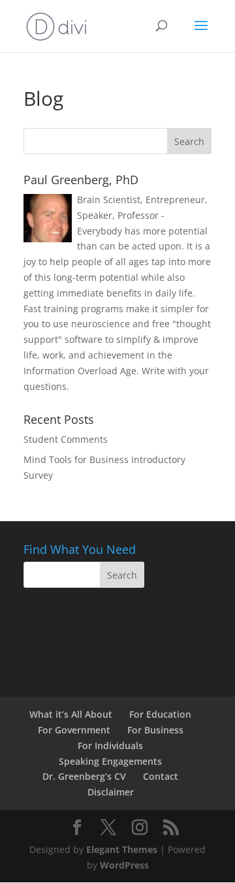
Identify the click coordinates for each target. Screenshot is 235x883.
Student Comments (66, 439)
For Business (155, 730)
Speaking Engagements (110, 761)
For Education (160, 714)
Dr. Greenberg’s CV (84, 776)
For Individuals (110, 745)
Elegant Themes (121, 849)
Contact (160, 776)
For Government (74, 730)
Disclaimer (110, 792)
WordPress (124, 865)
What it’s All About (70, 714)
